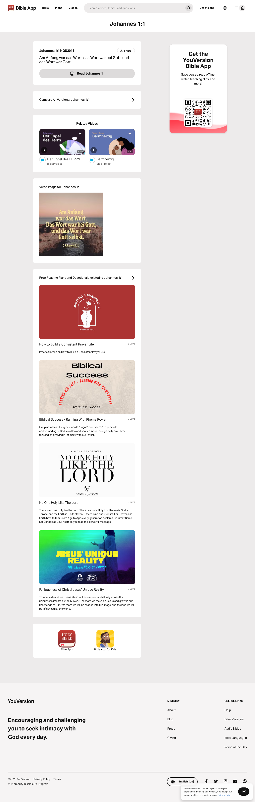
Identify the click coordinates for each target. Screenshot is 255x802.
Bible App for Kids (105, 649)
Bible (45, 7)
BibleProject (54, 163)
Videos (73, 7)
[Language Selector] (225, 8)
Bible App (67, 649)
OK (244, 791)
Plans (58, 7)
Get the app (207, 7)
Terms (57, 779)
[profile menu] (239, 8)
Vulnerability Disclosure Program (28, 783)
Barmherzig (109, 159)
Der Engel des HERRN (66, 159)
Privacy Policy (41, 779)
